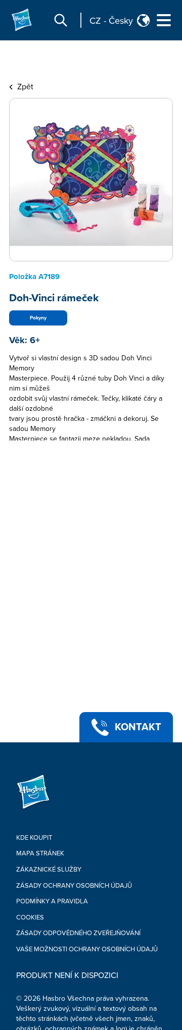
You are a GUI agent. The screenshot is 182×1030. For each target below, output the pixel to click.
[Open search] (60, 20)
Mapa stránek (40, 853)
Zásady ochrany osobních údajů (74, 886)
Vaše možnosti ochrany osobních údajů (87, 949)
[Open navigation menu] (164, 20)
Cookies (30, 917)
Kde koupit (34, 838)
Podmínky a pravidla (52, 901)
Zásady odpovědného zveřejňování (78, 933)
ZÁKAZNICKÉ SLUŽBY (48, 869)
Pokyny (38, 318)
